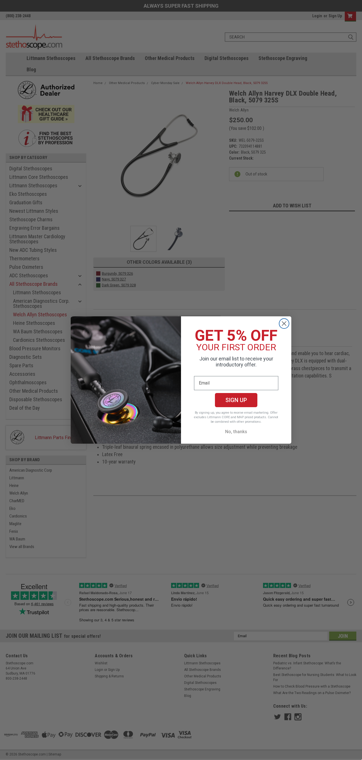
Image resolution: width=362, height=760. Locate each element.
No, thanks (236, 431)
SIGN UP (236, 400)
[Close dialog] (284, 324)
